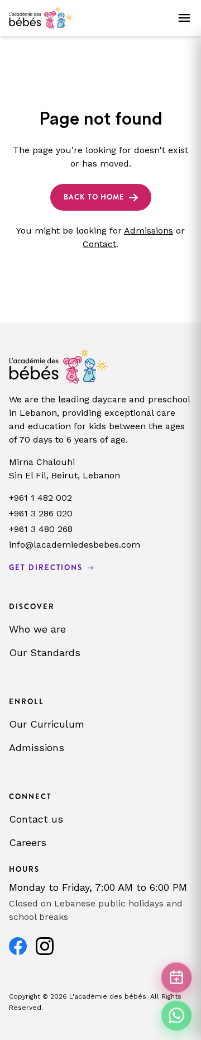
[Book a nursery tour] (176, 977)
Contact (99, 244)
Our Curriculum (46, 724)
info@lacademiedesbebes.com (74, 544)
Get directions (46, 567)
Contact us (36, 819)
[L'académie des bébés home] (41, 18)
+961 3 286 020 (41, 513)
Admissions (148, 230)
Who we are (37, 629)
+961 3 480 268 (41, 529)
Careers (27, 842)
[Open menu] (184, 18)
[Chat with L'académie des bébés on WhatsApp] (176, 1015)
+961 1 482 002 (40, 497)
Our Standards (44, 652)
